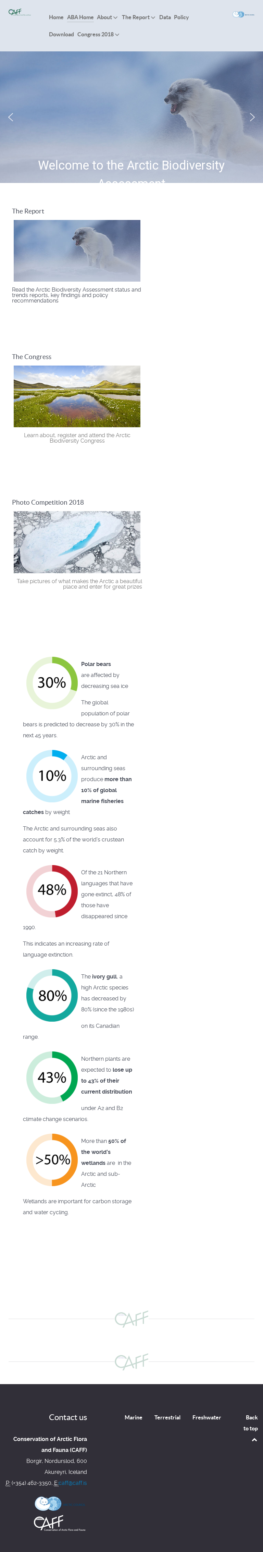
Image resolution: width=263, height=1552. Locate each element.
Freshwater (206, 1417)
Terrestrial (167, 1417)
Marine (133, 1417)
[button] (10, 117)
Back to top (250, 1422)
